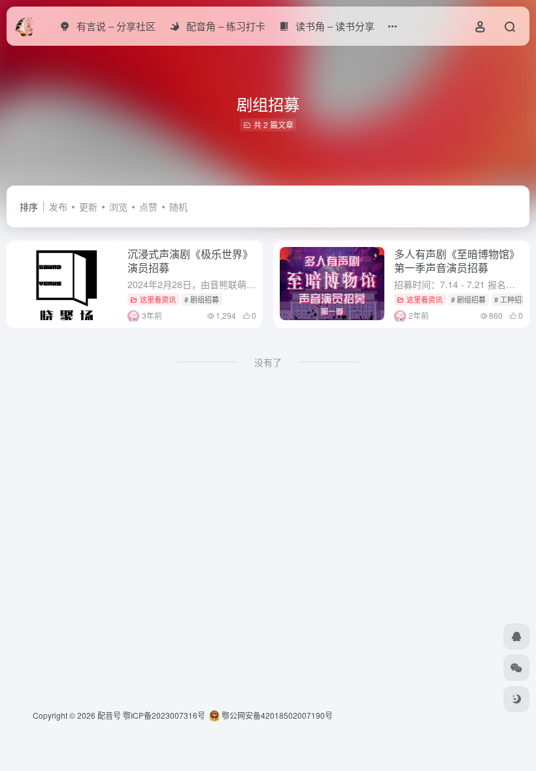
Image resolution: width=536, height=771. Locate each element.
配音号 (109, 715)
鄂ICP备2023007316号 (164, 715)
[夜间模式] (516, 699)
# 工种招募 (511, 299)
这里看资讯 (158, 299)
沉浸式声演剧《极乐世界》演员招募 (190, 260)
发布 (58, 206)
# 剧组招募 (201, 299)
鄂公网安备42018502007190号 (276, 715)
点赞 (148, 206)
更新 (88, 206)
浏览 (118, 206)
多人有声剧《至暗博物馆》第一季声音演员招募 (457, 260)
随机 (178, 206)
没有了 (268, 362)
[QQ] (516, 636)
